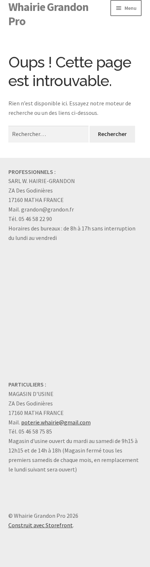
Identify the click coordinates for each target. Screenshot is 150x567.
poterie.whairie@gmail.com (56, 422)
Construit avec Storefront (40, 525)
